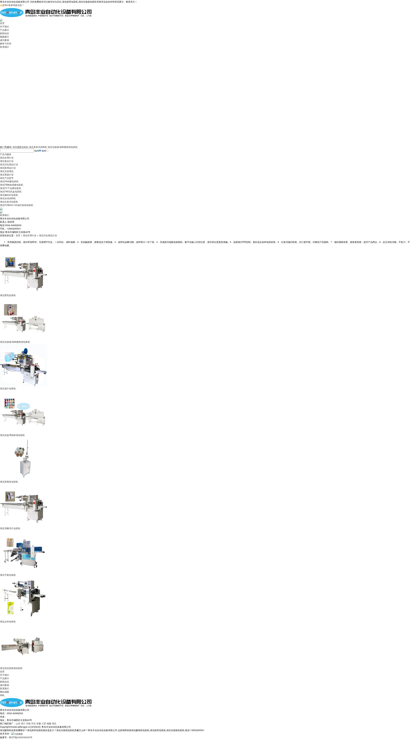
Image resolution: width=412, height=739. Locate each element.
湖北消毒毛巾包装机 (10, 528)
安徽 (38, 723)
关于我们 (4, 26)
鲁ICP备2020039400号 (20, 737)
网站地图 (4, 691)
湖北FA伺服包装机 (9, 181)
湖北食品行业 (7, 161)
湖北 (54, 723)
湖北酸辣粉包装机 (52, 1)
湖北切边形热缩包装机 (11, 668)
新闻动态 (4, 33)
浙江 (23, 723)
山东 (18, 723)
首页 (2, 23)
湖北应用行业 (7, 157)
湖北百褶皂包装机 (9, 481)
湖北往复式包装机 (9, 201)
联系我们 (4, 46)
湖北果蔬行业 (7, 174)
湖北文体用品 (7, 171)
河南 (28, 723)
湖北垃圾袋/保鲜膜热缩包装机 (63, 147)
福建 (49, 723)
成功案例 (4, 40)
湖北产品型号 (7, 178)
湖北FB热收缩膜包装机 (11, 184)
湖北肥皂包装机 (8, 295)
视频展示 (4, 36)
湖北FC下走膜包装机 (10, 188)
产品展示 (4, 29)
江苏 (44, 723)
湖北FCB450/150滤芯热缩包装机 (16, 205)
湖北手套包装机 (8, 574)
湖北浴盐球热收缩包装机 (12, 435)
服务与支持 (5, 43)
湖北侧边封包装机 (9, 194)
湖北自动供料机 (8, 198)
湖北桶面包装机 (20, 147)
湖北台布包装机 (8, 621)
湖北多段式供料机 (38, 147)
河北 (33, 723)
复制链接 (35, 726)
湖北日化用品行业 (9, 164)
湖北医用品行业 (8, 167)
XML (2, 695)
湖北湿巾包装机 (8, 388)
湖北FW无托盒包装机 (11, 191)
